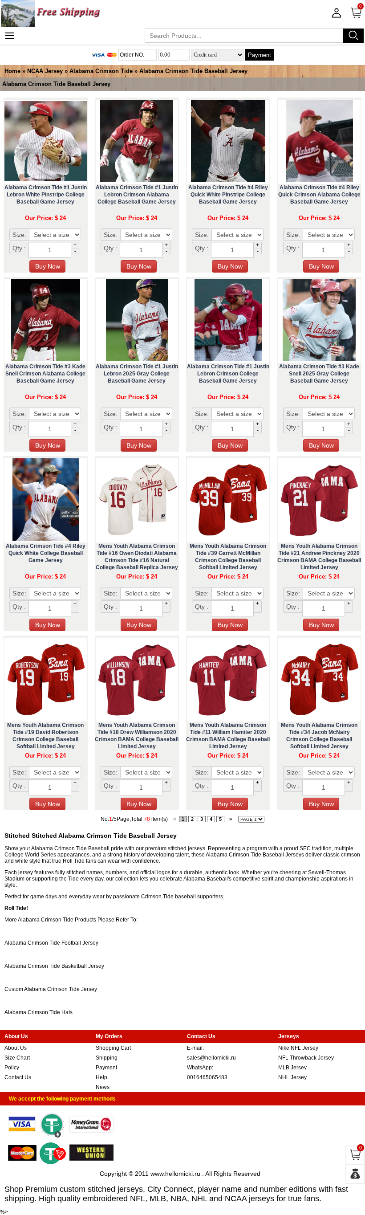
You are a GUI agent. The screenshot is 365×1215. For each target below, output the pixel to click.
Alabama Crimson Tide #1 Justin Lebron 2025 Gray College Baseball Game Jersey (137, 373)
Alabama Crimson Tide (101, 71)
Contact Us (17, 1077)
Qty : (19, 248)
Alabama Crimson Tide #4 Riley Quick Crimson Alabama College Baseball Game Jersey (319, 194)
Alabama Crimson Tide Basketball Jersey (54, 966)
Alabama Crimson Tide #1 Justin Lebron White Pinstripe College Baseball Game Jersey (45, 194)
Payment (259, 55)
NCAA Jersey (45, 71)
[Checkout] (355, 1174)
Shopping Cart (113, 1048)
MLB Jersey (292, 1067)
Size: (19, 234)
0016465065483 (207, 1077)
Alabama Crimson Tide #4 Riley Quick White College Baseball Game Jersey (45, 553)
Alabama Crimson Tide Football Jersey (51, 943)
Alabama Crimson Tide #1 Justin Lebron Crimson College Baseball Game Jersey (228, 373)
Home (12, 71)
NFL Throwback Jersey (306, 1058)
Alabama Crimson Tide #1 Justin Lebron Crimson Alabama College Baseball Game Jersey (137, 194)
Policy (11, 1067)
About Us (15, 1048)
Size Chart (17, 1058)
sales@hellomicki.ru (211, 1058)
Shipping (107, 1058)
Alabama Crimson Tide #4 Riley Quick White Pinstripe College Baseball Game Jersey (228, 194)
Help (101, 1077)
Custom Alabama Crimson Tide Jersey (50, 989)
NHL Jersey (292, 1077)
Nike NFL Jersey (298, 1048)
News (103, 1087)
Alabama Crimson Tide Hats (38, 1012)
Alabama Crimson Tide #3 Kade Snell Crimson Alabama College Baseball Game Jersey (45, 373)
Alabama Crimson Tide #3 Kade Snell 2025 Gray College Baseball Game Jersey (319, 373)
